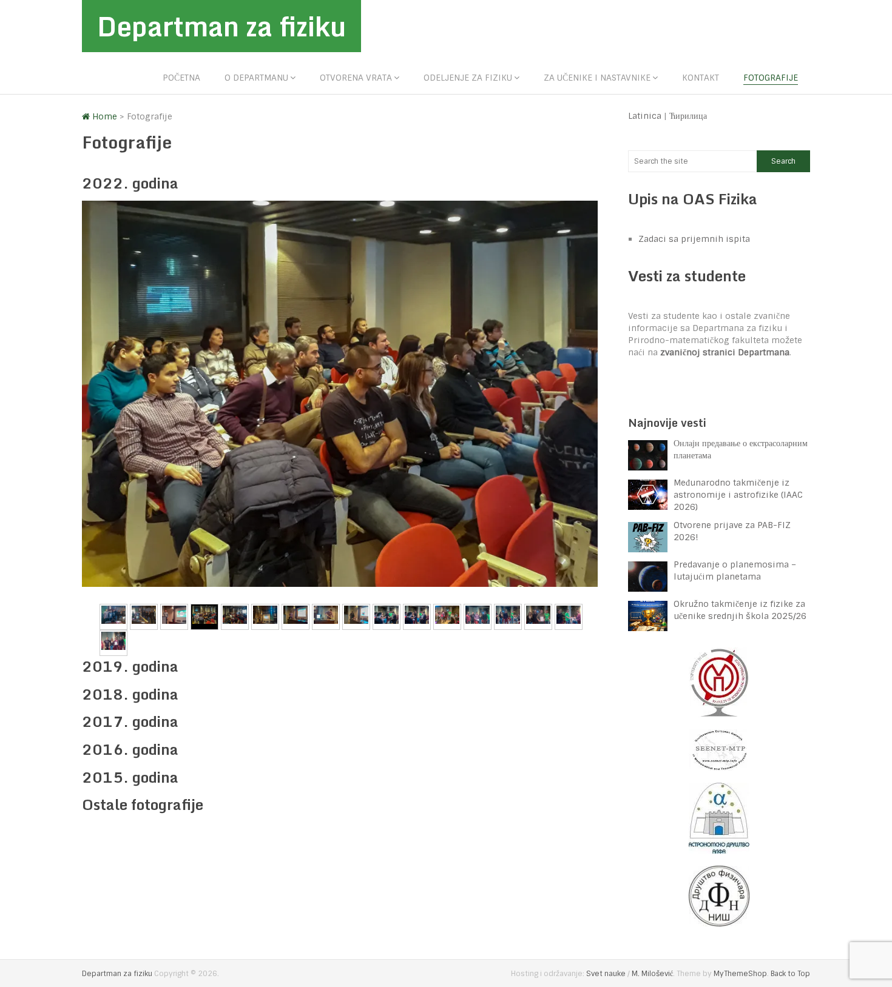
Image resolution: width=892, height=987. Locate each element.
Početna (181, 77)
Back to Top (790, 974)
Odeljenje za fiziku (468, 77)
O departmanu (256, 77)
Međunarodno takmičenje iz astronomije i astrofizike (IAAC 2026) (738, 494)
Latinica (644, 115)
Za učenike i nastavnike (597, 77)
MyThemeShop (740, 974)
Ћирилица (688, 115)
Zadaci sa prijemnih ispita (694, 238)
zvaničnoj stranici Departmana (724, 352)
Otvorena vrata (356, 77)
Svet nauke (606, 974)
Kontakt (700, 77)
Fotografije (770, 77)
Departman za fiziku (221, 26)
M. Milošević (652, 974)
